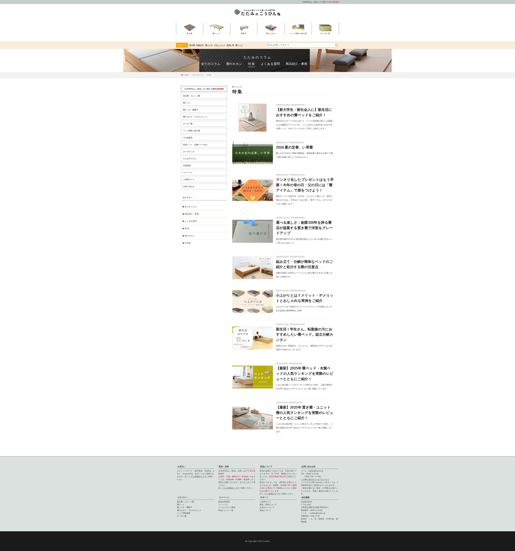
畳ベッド (239, 45)
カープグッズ (188, 151)
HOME (186, 75)
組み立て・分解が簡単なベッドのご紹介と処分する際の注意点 (304, 264)
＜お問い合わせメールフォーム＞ (315, 479)
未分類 (188, 243)
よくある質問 (270, 64)
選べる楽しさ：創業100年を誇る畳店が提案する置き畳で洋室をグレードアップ (304, 227)
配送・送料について (268, 504)
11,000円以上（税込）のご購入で (204, 89)
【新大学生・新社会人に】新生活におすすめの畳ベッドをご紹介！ (304, 112)
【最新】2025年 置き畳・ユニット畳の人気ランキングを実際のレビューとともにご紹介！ (304, 412)
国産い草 (230, 45)
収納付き (200, 45)
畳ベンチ (209, 45)
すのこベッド (219, 45)
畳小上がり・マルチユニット (195, 117)
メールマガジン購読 (226, 507)
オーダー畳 (187, 124)
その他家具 (187, 137)
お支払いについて (267, 507)
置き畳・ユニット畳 (191, 96)
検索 (336, 45)
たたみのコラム (258, 57)
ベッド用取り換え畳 (191, 130)
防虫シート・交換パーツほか (195, 144)
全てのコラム (210, 64)
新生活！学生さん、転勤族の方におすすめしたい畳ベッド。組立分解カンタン (304, 334)
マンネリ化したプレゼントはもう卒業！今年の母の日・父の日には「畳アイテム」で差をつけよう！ (305, 184)
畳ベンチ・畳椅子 (190, 110)
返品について (265, 510)
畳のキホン (234, 64)
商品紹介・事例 (296, 64)
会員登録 (187, 165)
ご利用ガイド (188, 179)
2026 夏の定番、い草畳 (294, 147)
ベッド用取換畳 (183, 513)
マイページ (187, 172)
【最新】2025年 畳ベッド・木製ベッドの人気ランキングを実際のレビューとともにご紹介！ (304, 373)
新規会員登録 (224, 502)
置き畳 (192, 45)
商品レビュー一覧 (225, 510)
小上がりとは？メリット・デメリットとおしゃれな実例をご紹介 (304, 298)
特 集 (251, 64)
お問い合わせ (188, 186)
